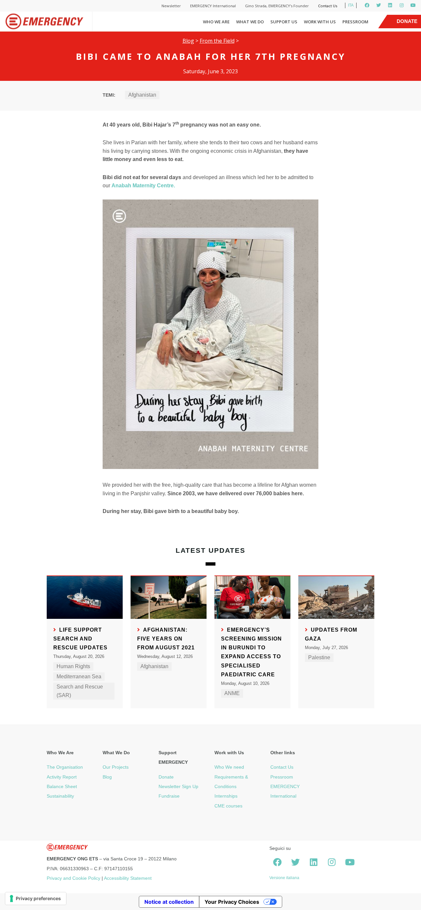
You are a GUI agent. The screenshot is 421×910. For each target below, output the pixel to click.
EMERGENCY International (213, 5)
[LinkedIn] (390, 5)
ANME (232, 693)
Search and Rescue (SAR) (80, 691)
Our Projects (116, 767)
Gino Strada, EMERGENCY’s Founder (277, 5)
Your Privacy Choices (232, 901)
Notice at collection (169, 901)
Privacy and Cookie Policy (73, 878)
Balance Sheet (62, 786)
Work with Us (320, 22)
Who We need (229, 767)
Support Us (283, 22)
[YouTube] (413, 5)
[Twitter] (379, 5)
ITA (351, 5)
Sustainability (60, 796)
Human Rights (73, 666)
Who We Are (216, 22)
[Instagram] (402, 5)
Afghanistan (142, 95)
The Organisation (65, 767)
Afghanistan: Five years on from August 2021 (166, 638)
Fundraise (169, 796)
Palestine (319, 657)
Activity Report (62, 777)
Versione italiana (284, 877)
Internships (225, 796)
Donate (166, 777)
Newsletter (171, 5)
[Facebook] (367, 5)
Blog (188, 40)
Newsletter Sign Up (178, 786)
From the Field (217, 40)
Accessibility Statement (128, 878)
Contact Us (327, 5)
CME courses (228, 805)
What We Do (250, 22)
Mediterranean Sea (79, 676)
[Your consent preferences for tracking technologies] (35, 898)
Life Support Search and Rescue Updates (80, 638)
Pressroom (355, 22)
